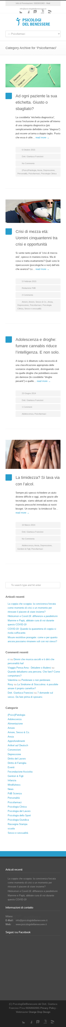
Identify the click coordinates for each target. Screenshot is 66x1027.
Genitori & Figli (23, 549)
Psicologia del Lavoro (19, 811)
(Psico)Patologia (29, 170)
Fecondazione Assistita (20, 771)
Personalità (22, 173)
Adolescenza (27, 414)
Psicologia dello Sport (19, 815)
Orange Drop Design (39, 1012)
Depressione (49, 170)
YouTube (40, 9)
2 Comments (27, 295)
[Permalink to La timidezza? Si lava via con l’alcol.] (33, 454)
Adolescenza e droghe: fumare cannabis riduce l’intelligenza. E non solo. (38, 345)
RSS (47, 9)
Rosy (10, 684)
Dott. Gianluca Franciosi (32, 156)
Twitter (18, 9)
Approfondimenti (16, 741)
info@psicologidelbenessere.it (31, 920)
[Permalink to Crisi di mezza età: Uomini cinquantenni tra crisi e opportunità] (33, 211)
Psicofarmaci (34, 173)
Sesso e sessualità (32, 308)
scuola (11, 828)
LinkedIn (33, 9)
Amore (25, 302)
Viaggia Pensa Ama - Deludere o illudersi (29, 667)
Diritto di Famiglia (17, 763)
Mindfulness (14, 784)
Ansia (39, 170)
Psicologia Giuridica (18, 819)
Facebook (25, 9)
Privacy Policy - (48, 1008)
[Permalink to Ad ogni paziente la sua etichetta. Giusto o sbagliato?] (33, 75)
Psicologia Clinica (48, 173)
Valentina (12, 680)
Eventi (11, 767)
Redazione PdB (29, 288)
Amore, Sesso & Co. (38, 302)
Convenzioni (14, 749)
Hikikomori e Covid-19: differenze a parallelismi (33, 616)
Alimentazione (15, 723)
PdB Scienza (15, 793)
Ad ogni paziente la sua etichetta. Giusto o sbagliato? (36, 102)
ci (9, 659)
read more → (42, 137)
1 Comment (27, 407)
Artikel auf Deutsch (18, 745)
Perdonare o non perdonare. (36, 680)
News (11, 789)
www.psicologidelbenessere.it (31, 924)
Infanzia (12, 780)
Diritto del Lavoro (17, 758)
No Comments (28, 163)
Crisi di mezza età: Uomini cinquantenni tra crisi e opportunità (36, 237)
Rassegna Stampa (17, 824)
